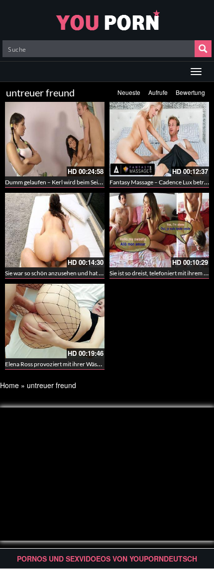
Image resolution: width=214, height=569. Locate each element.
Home (9, 385)
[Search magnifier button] (203, 48)
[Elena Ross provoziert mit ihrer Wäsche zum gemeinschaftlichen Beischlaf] (55, 321)
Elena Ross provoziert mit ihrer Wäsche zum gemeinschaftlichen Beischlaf (100, 364)
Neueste (128, 92)
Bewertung (190, 92)
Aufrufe (158, 92)
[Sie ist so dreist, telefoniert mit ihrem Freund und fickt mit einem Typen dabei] (159, 230)
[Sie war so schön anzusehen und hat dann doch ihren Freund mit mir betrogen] (55, 230)
